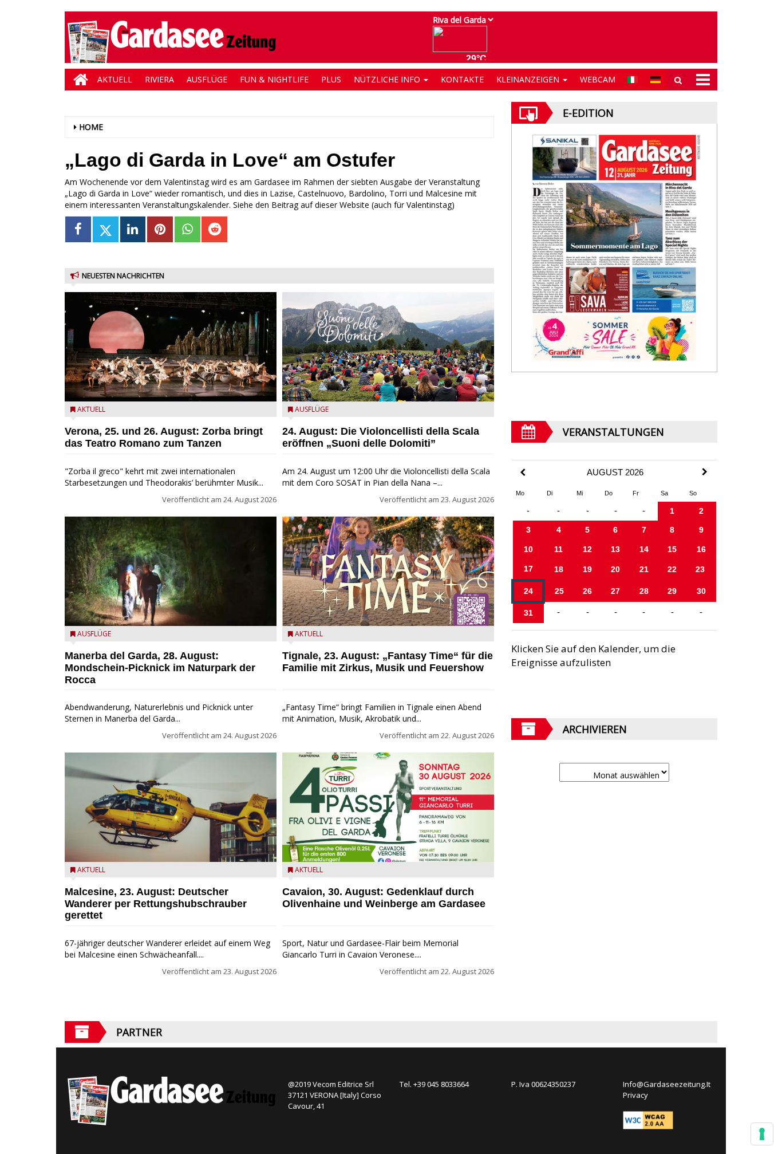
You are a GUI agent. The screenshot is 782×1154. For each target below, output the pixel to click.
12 (587, 549)
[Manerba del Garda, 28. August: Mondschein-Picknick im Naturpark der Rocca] (171, 571)
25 (559, 591)
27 (615, 591)
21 (644, 569)
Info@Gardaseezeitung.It (666, 1084)
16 (701, 549)
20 (615, 569)
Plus (331, 79)
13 (615, 549)
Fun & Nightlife (274, 79)
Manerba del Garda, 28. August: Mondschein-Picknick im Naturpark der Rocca (160, 668)
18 (558, 569)
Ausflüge (207, 79)
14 (644, 549)
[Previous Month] (522, 472)
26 (587, 591)
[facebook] (78, 229)
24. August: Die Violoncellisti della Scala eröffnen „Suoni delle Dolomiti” (380, 437)
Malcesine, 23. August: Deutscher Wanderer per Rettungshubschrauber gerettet (156, 903)
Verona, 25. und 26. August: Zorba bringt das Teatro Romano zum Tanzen (164, 437)
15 (672, 549)
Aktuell (114, 79)
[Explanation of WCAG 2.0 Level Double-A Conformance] (648, 1120)
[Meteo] (463, 44)
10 (528, 549)
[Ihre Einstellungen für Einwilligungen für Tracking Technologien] (762, 1134)
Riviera (159, 79)
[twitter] (106, 229)
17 (528, 568)
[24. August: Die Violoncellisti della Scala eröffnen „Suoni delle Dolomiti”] (388, 346)
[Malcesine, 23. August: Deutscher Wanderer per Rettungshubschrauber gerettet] (171, 807)
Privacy (635, 1095)
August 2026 (615, 472)
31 (528, 612)
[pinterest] (160, 229)
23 (700, 569)
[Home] (78, 79)
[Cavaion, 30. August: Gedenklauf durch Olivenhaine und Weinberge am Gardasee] (388, 807)
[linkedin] (133, 229)
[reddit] (214, 229)
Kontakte (462, 79)
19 (587, 569)
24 (528, 591)
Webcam (597, 79)
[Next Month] (704, 471)
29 (672, 591)
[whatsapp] (187, 229)
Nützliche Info (388, 79)
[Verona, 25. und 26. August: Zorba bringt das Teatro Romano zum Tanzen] (171, 346)
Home (91, 126)
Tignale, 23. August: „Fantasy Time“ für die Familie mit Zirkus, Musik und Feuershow (387, 662)
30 (701, 591)
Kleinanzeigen (529, 79)
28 (644, 591)
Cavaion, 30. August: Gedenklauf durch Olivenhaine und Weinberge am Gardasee (383, 897)
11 (558, 549)
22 (672, 569)
